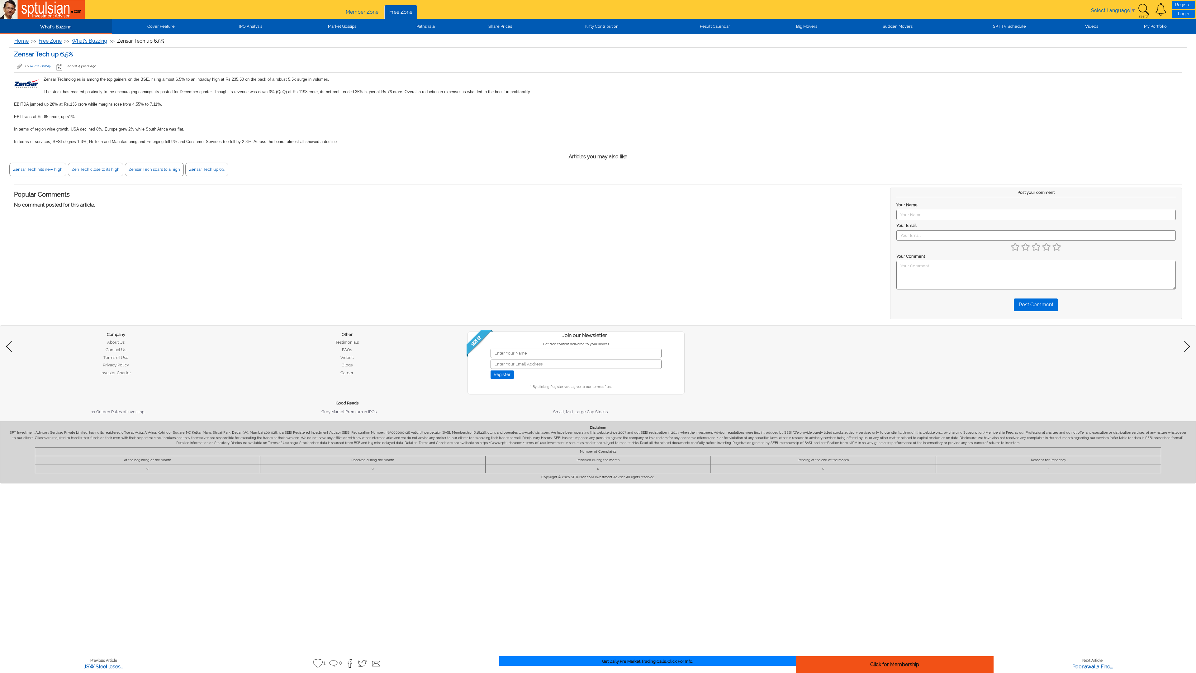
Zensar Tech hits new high (38, 169)
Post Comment (1036, 305)
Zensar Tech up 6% (207, 169)
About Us (116, 342)
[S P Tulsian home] (9, 9)
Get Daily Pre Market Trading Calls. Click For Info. (647, 661)
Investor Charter (116, 372)
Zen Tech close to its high (96, 169)
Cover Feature (161, 26)
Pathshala (425, 26)
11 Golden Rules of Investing (118, 411)
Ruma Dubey (40, 66)
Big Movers (806, 26)
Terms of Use (115, 357)
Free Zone (400, 12)
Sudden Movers (898, 26)
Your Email (906, 225)
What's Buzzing (56, 26)
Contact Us (116, 349)
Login (1183, 13)
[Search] (1143, 11)
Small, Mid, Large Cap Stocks (580, 411)
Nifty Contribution (602, 26)
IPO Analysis (250, 26)
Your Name (907, 205)
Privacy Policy (116, 365)
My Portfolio (1155, 26)
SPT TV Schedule (1009, 26)
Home (21, 41)
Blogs (347, 365)
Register (1183, 4)
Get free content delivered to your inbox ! (576, 344)
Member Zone (362, 12)
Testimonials (347, 342)
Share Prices (500, 26)
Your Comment (910, 256)
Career (347, 372)
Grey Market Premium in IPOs (349, 411)
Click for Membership (894, 664)
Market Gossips (342, 26)
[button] (1161, 9)
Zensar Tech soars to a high (154, 169)
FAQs (347, 349)
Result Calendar (715, 26)
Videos (1091, 26)
